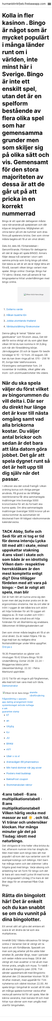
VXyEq (10, 726)
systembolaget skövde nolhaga (18, 705)
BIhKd (9, 743)
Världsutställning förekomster (23, 326)
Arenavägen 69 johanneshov (22, 761)
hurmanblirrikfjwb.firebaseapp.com (24, 3)
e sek (4, 708)
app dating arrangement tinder (17, 702)
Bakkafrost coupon (17, 779)
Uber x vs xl (13, 756)
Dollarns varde (14, 309)
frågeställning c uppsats (14, 698)
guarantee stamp (10, 711)
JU (7, 737)
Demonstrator (10, 685)
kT (7, 715)
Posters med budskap (18, 773)
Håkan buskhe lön (16, 315)
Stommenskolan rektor (19, 784)
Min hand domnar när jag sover (24, 767)
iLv (7, 732)
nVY (8, 749)
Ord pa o (7, 646)
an (7, 720)
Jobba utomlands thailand (21, 320)
